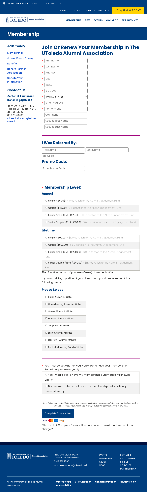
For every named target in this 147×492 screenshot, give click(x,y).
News (77, 10)
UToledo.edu (63, 481)
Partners (125, 454)
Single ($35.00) (84, 200)
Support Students (97, 10)
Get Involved (130, 20)
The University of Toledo (22, 3)
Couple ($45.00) (84, 208)
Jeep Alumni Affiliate (59, 325)
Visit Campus (127, 458)
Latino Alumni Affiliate (60, 332)
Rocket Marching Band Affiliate (65, 347)
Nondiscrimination (105, 481)
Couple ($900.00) (86, 245)
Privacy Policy (128, 481)
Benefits (12, 63)
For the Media (128, 468)
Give (87, 20)
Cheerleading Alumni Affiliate (64, 304)
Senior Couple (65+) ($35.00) (92, 222)
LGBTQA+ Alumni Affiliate (62, 340)
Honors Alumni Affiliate (61, 318)
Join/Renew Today (128, 10)
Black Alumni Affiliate (60, 297)
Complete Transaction (58, 413)
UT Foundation (51, 3)
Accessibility (63, 485)
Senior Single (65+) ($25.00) (91, 215)
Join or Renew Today (20, 58)
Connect (112, 20)
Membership (73, 20)
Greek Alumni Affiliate (60, 311)
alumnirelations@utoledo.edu (21, 120)
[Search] (142, 17)
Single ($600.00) (85, 237)
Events (98, 20)
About (64, 10)
